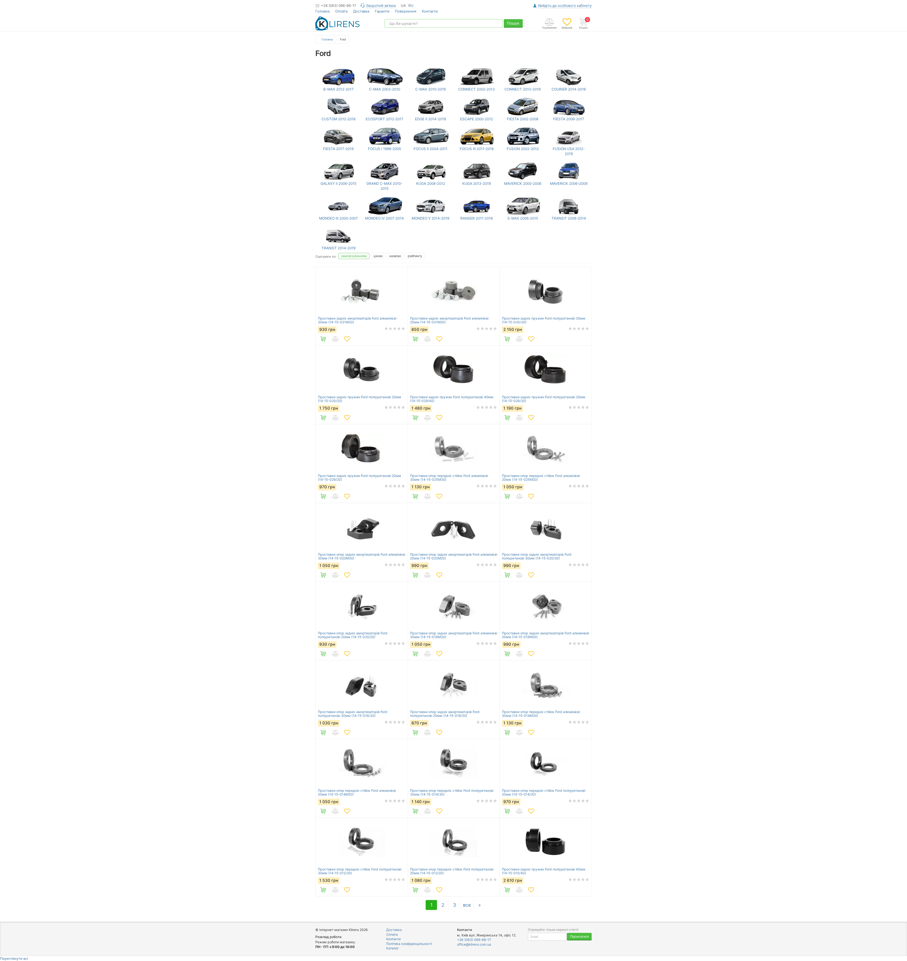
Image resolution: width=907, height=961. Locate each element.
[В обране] (347, 339)
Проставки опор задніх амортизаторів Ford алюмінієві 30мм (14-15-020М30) (361, 556)
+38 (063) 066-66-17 (338, 5)
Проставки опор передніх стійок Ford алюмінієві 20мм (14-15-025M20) (541, 477)
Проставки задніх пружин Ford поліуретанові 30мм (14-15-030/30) (543, 320)
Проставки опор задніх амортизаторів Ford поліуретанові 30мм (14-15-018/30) (352, 714)
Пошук (513, 23)
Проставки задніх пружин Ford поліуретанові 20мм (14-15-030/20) (359, 399)
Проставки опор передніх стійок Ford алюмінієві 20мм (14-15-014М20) (357, 792)
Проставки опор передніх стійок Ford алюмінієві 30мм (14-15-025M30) (449, 477)
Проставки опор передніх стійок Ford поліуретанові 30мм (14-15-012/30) (359, 871)
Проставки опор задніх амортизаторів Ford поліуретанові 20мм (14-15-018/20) (444, 714)
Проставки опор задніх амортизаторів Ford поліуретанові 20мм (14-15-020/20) (352, 635)
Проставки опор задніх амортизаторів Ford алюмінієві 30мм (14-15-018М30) (453, 635)
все (467, 905)
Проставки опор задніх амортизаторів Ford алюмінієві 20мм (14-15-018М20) (545, 635)
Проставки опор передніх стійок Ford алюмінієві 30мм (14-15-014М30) (541, 714)
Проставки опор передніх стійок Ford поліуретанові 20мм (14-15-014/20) (543, 792)
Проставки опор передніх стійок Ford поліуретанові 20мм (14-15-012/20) (451, 871)
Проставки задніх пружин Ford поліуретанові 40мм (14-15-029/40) (451, 399)
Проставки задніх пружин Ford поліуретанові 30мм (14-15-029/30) (543, 399)
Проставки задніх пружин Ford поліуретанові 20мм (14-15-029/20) (359, 477)
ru (410, 5)
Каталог (392, 948)
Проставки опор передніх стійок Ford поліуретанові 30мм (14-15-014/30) (451, 792)
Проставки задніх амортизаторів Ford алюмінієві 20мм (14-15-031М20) (449, 320)
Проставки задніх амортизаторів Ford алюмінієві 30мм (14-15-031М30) (357, 320)
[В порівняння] (335, 339)
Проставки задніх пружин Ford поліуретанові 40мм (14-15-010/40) (543, 871)
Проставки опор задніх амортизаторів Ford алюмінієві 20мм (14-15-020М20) (453, 556)
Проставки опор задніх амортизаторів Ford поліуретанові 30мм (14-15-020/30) (536, 556)
